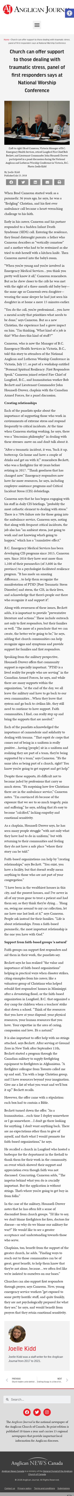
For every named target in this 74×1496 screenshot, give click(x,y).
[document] (37, 748)
